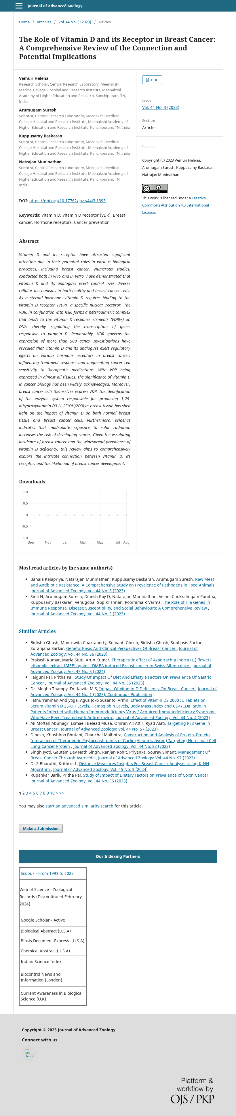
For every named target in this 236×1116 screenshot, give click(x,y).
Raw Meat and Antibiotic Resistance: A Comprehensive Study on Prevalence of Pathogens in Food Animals (123, 582)
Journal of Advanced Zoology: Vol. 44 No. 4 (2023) (162, 717)
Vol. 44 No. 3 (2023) (74, 21)
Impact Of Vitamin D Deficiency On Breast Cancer (147, 688)
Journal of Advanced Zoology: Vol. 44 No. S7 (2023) (109, 729)
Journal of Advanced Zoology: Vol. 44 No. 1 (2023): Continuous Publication (124, 691)
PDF (154, 79)
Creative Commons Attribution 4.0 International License (175, 205)
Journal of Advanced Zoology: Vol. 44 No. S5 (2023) (95, 683)
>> (61, 793)
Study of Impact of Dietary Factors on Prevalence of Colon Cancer (146, 775)
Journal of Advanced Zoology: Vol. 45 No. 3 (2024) (100, 769)
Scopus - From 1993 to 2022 (47, 873)
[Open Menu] (19, 6)
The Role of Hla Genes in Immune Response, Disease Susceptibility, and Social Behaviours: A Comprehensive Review (120, 605)
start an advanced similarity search (79, 806)
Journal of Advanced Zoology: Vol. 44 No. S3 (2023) (121, 746)
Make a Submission (41, 828)
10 (52, 793)
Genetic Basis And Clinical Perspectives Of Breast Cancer (121, 648)
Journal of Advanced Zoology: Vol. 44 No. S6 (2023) (79, 781)
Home (24, 21)
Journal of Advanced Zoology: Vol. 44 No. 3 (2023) (78, 590)
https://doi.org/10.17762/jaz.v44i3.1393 (67, 200)
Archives (44, 21)
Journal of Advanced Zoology (55, 5)
